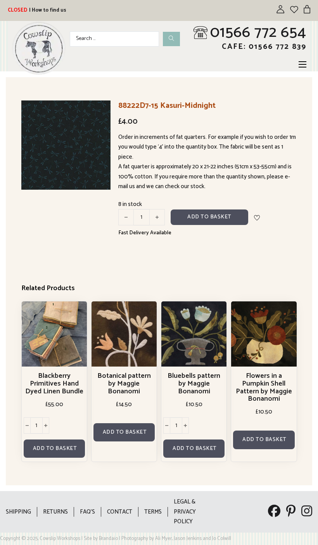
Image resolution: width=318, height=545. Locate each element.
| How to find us (47, 10)
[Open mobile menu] (302, 64)
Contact (119, 512)
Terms (153, 512)
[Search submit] (171, 39)
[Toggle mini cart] (307, 9)
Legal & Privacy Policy (185, 511)
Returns (55, 512)
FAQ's (87, 512)
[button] (100, 111)
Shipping (18, 512)
